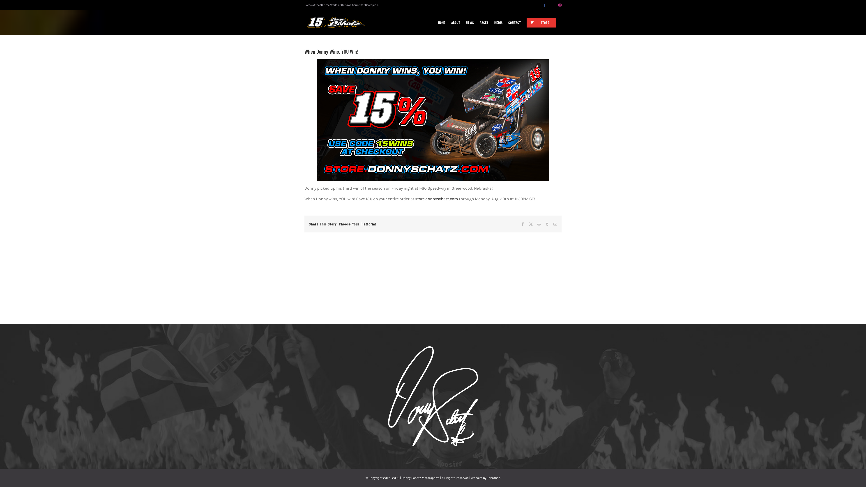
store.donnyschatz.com (436, 198)
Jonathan (493, 478)
